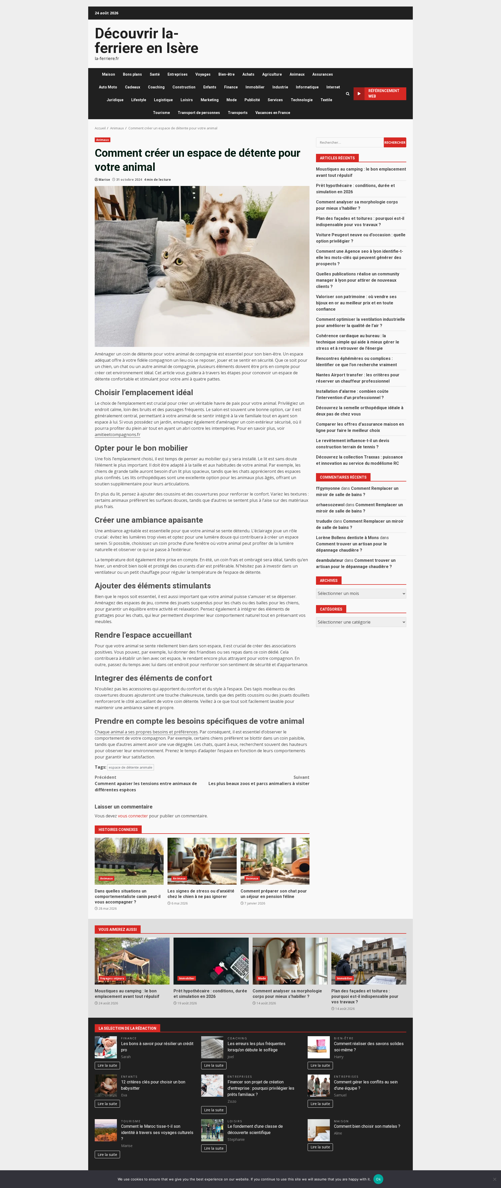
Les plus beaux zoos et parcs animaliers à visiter (258, 780)
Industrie (280, 87)
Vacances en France (272, 113)
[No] (494, 1179)
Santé (155, 74)
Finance (231, 87)
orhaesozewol (330, 504)
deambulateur (329, 560)
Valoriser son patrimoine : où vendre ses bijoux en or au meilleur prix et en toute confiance (356, 302)
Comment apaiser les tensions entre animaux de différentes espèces (146, 783)
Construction (183, 87)
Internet (333, 87)
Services (275, 100)
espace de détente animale (130, 767)
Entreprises (178, 74)
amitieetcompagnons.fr (117, 434)
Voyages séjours (112, 978)
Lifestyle (138, 100)
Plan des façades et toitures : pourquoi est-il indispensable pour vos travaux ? (368, 961)
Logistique (163, 100)
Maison (108, 74)
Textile (326, 100)
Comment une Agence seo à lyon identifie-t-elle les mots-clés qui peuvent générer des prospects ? (359, 257)
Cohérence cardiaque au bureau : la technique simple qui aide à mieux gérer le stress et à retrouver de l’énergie (357, 342)
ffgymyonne (328, 488)
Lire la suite (107, 1065)
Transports (238, 113)
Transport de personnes (199, 113)
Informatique (307, 87)
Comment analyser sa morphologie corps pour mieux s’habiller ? (290, 961)
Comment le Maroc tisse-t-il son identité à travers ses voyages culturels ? (157, 1132)
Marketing (210, 100)
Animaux (297, 74)
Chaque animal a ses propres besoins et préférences (146, 732)
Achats (248, 74)
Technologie (302, 100)
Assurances (322, 74)
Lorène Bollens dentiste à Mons (347, 537)
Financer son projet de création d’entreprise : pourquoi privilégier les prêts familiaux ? (261, 1088)
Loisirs (187, 100)
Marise (104, 179)
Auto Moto (108, 87)
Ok (378, 1179)
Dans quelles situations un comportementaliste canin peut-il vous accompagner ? (129, 861)
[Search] (347, 94)
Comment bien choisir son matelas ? (367, 1126)
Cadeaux (132, 87)
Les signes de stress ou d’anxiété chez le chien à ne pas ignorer (202, 861)
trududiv (324, 520)
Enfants (209, 87)
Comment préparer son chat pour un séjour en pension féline (275, 861)
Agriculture (272, 74)
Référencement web (383, 93)
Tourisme (161, 113)
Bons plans (132, 74)
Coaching (156, 87)
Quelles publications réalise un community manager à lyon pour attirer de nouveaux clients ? (357, 280)
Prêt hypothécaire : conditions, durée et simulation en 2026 (211, 961)
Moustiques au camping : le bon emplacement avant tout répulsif (132, 961)
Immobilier (255, 87)
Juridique (115, 100)
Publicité (252, 100)
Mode (231, 100)
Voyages (203, 74)
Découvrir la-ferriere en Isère (146, 41)
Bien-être (226, 74)
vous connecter (133, 816)
